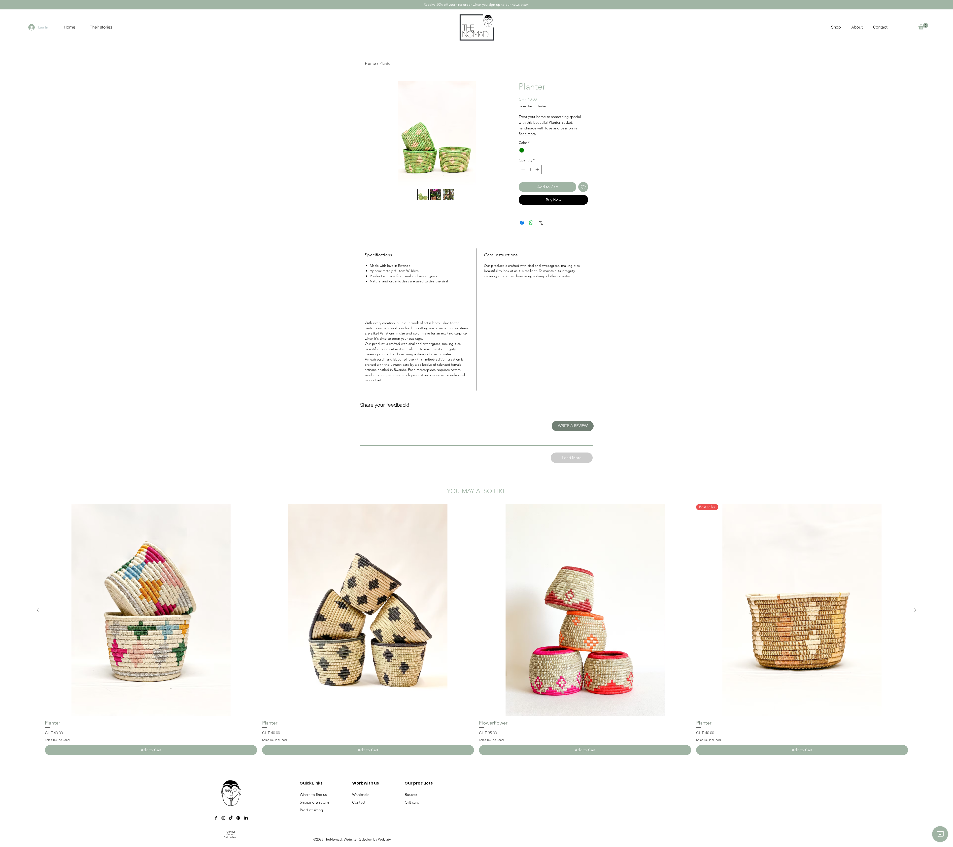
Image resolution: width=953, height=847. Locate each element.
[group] (476, 629)
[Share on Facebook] (522, 223)
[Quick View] (151, 610)
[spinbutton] (530, 169)
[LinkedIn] (245, 818)
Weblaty (384, 839)
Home (370, 63)
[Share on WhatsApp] (531, 223)
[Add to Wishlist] (583, 187)
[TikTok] (230, 818)
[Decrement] (522, 169)
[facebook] (215, 818)
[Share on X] (541, 223)
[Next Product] (915, 610)
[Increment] (538, 169)
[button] (923, 26)
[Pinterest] (238, 818)
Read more (527, 133)
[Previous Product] (38, 610)
